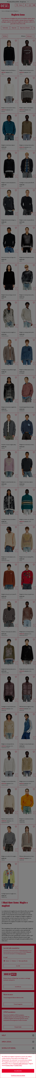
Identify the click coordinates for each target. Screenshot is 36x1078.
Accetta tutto (18, 1071)
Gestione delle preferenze (20, 1063)
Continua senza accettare (18, 1075)
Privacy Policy (9, 1065)
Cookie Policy (18, 1065)
